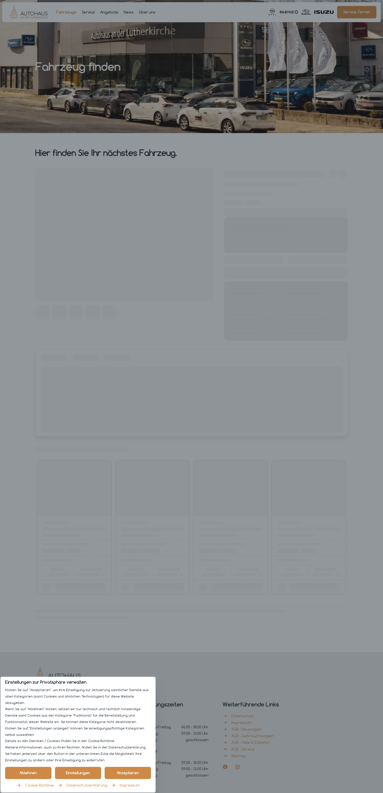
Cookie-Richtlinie (39, 785)
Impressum (130, 785)
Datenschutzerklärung (86, 785)
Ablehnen (28, 773)
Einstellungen (78, 773)
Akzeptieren (128, 773)
